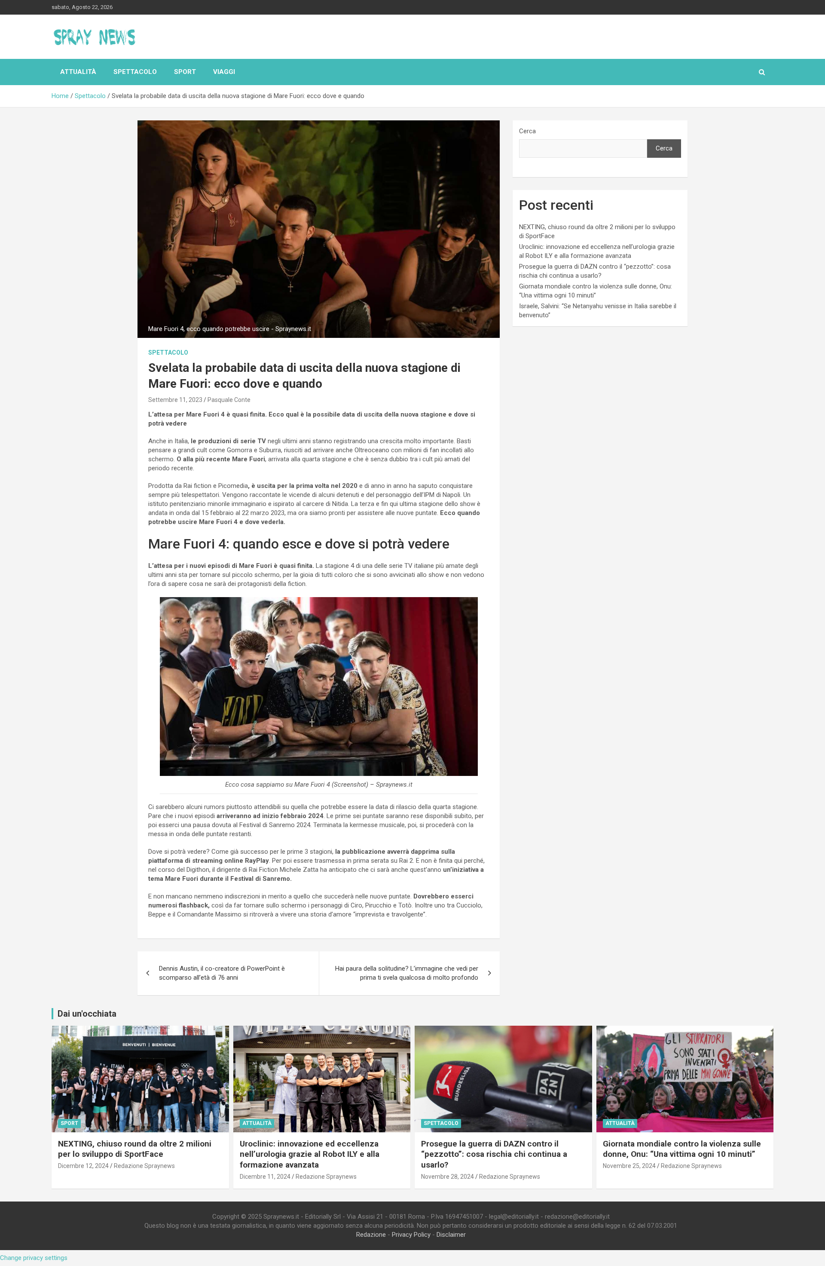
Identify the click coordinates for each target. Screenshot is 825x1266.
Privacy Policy (411, 1234)
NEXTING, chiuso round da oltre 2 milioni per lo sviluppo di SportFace (134, 1149)
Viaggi (224, 72)
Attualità (78, 72)
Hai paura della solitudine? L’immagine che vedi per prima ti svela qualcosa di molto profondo (406, 973)
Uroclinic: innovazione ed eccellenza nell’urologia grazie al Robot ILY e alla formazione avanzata (309, 1154)
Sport (185, 72)
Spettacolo (135, 72)
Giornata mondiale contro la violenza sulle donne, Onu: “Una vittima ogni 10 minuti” (682, 1149)
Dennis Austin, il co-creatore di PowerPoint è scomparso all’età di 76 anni (222, 973)
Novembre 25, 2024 (629, 1165)
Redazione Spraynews (144, 1165)
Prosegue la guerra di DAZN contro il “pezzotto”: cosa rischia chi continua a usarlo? (494, 1154)
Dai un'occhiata (87, 1014)
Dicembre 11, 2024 (265, 1176)
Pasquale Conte (229, 399)
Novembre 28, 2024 (447, 1176)
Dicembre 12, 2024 (83, 1165)
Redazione (371, 1234)
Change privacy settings (33, 1258)
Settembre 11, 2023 (175, 399)
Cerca (527, 131)
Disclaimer (451, 1234)
